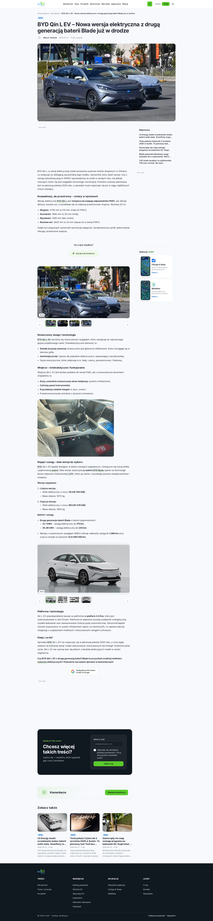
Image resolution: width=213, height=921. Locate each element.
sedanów (42, 662)
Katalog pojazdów (80, 885)
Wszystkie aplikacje (116, 885)
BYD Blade (98, 470)
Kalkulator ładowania (82, 902)
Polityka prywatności (156, 916)
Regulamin (171, 916)
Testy (76, 4)
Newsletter (148, 894)
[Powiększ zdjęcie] (75, 428)
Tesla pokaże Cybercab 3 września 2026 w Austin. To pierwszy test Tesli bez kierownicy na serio (155, 142)
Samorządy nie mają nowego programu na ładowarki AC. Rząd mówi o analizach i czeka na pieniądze (117, 844)
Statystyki (77, 906)
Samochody (95, 4)
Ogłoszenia (116, 4)
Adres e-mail (99, 739)
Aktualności (68, 4)
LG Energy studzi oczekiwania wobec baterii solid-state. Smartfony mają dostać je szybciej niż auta (155, 136)
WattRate (112, 894)
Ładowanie (77, 898)
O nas (145, 885)
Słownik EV (77, 889)
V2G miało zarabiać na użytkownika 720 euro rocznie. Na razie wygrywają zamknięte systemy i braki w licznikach (155, 161)
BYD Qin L (62, 201)
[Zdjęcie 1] (50, 323)
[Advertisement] (85, 146)
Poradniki (84, 4)
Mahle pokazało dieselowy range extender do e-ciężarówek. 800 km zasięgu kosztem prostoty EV (155, 155)
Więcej (125, 4)
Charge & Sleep (115, 889)
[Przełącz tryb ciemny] (173, 3)
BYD (39, 466)
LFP (71, 474)
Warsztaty (105, 4)
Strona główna (43, 13)
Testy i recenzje (44, 889)
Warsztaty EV (78, 894)
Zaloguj (158, 4)
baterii (55, 470)
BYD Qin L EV (44, 339)
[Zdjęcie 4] (86, 323)
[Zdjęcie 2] (62, 323)
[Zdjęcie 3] (74, 323)
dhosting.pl (63, 916)
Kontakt (146, 889)
